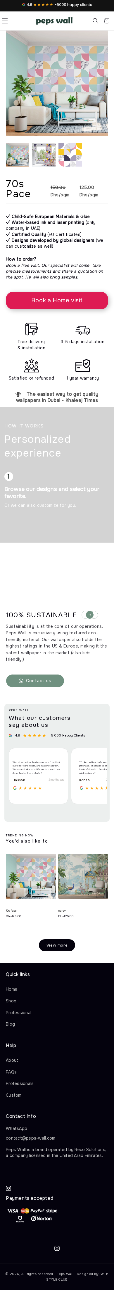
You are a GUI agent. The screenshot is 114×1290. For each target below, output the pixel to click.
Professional (18, 1012)
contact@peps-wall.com (30, 1138)
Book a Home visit (57, 300)
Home (11, 989)
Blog (10, 1024)
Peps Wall (64, 1274)
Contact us (39, 680)
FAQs (11, 1072)
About (12, 1060)
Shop (11, 1001)
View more (57, 945)
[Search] (95, 20)
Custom (14, 1095)
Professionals (20, 1083)
